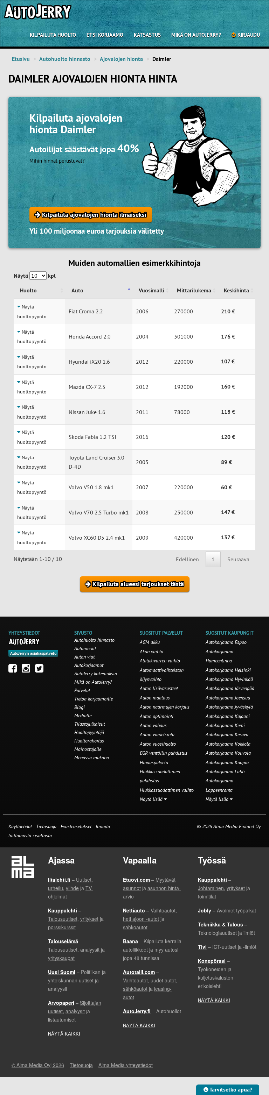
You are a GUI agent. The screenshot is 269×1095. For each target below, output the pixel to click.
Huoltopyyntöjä (89, 732)
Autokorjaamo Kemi (225, 725)
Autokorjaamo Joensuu (228, 698)
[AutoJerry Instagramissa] (28, 670)
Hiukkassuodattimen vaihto (167, 790)
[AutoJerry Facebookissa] (14, 670)
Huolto (28, 290)
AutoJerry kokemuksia (95, 673)
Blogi (79, 707)
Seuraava (238, 559)
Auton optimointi (156, 716)
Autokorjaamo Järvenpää (230, 688)
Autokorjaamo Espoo (226, 642)
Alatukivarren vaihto (160, 660)
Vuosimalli (151, 290)
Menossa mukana (91, 757)
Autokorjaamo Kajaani (228, 716)
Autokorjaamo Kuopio (227, 762)
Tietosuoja (46, 826)
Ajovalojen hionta (121, 59)
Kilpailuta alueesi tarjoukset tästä (137, 584)
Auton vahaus (153, 725)
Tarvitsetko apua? (230, 1089)
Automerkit (85, 648)
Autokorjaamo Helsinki (228, 670)
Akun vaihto (151, 651)
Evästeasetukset (76, 826)
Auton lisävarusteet (159, 688)
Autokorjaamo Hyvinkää (229, 679)
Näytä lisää (152, 799)
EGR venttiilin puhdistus (163, 753)
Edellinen (187, 559)
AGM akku (150, 642)
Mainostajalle (87, 749)
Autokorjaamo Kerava (227, 734)
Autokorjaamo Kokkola (228, 744)
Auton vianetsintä (157, 734)
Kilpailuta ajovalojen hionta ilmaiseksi (93, 215)
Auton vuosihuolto (158, 744)
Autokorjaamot (88, 665)
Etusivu (21, 59)
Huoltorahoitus (89, 741)
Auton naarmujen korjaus (164, 707)
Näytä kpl (35, 275)
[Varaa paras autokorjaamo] (24, 641)
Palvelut (82, 690)
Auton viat (84, 657)
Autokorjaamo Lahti (225, 771)
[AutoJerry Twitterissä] (41, 670)
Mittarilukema (194, 290)
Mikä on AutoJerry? (196, 34)
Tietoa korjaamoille (93, 699)
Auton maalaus (155, 698)
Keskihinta (236, 290)
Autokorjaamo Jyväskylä (229, 707)
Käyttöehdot (20, 826)
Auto (77, 290)
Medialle (82, 715)
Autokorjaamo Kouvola (228, 753)
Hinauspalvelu (154, 762)
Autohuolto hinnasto (64, 59)
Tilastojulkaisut (89, 724)
